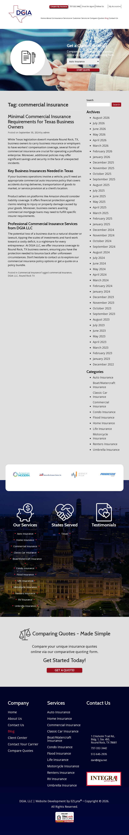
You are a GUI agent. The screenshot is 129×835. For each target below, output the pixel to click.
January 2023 (101, 359)
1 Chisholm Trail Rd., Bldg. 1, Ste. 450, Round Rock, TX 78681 (104, 739)
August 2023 (101, 319)
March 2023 (100, 347)
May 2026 (99, 134)
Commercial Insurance (29, 272)
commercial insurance (60, 272)
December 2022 (103, 364)
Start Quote (83, 69)
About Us (50, 18)
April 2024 (99, 274)
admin (46, 132)
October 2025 (102, 174)
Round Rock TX (27, 275)
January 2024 (101, 291)
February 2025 (102, 218)
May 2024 (99, 269)
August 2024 (101, 252)
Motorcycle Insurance (100, 436)
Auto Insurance (103, 377)
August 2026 (101, 118)
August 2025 (101, 185)
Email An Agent (88, 6)
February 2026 (102, 151)
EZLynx (75, 801)
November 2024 (103, 235)
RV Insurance (25, 599)
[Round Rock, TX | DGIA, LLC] (20, 14)
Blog (106, 18)
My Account (114, 6)
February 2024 (102, 286)
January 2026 (101, 157)
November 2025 (103, 168)
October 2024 (102, 241)
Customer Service (80, 18)
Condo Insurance (104, 412)
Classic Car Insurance (100, 395)
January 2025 (101, 224)
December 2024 (103, 230)
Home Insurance (104, 423)
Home (43, 18)
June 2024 (99, 263)
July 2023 (99, 325)
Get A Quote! (64, 670)
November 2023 (103, 303)
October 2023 (102, 308)
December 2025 (103, 162)
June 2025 (99, 196)
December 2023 (103, 297)
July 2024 (99, 258)
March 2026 (100, 145)
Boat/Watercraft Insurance (104, 385)
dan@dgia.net (99, 760)
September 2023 (104, 314)
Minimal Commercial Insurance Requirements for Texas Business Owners (41, 121)
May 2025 (99, 202)
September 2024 (104, 246)
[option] (21, 475)
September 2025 (104, 179)
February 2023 (102, 353)
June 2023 (99, 330)
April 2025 (99, 207)
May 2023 (99, 336)
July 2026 (99, 123)
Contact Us (113, 18)
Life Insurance (102, 429)
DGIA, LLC (25, 801)
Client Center (17, 737)
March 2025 (100, 213)
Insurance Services (62, 18)
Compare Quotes (97, 18)
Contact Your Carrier (23, 744)
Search (90, 100)
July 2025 (99, 190)
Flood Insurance (103, 417)
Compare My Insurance (58, 6)
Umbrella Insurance (106, 449)
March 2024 (100, 280)
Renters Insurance (105, 444)
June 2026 (99, 129)
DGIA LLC (13, 275)
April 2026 (99, 140)
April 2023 (99, 342)
